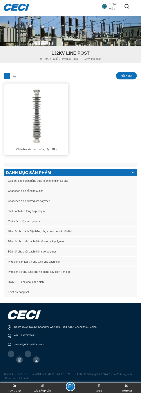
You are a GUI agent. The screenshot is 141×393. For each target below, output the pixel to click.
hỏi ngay (126, 75)
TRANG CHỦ (51, 58)
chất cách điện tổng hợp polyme (27, 211)
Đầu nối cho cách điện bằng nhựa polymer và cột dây (40, 231)
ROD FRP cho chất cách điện (26, 281)
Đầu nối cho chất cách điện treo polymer (32, 251)
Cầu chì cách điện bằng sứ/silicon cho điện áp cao (38, 180)
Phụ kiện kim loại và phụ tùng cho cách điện (34, 261)
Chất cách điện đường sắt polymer (29, 200)
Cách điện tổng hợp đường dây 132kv (36, 149)
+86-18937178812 (25, 335)
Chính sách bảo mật (17, 378)
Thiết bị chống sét (18, 292)
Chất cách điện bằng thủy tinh (25, 190)
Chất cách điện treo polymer (25, 221)
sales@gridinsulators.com (29, 344)
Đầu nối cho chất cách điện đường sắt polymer (36, 241)
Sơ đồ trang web (122, 374)
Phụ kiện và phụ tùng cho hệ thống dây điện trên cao (39, 271)
